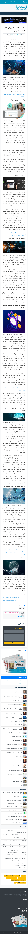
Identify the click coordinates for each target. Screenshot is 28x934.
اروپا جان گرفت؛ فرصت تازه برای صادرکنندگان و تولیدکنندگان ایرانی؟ (14, 844)
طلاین (15, 882)
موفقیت (4, 408)
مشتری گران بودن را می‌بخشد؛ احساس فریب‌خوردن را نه (16, 830)
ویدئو (23, 903)
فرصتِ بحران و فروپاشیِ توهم (20, 865)
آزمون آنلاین (23, 875)
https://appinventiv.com (9, 601)
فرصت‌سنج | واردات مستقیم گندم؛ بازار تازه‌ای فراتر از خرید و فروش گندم (14, 855)
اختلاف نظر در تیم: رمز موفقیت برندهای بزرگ (18, 850)
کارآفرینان (23, 138)
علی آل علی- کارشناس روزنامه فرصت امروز (18, 35)
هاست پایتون (23, 880)
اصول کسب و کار (22, 608)
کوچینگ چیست (17, 875)
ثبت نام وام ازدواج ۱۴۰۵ (21, 882)
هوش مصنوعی (22, 40)
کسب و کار (22, 398)
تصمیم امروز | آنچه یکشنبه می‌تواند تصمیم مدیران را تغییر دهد (15, 858)
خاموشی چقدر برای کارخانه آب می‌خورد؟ (19, 860)
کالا (7, 683)
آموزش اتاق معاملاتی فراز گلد (8, 875)
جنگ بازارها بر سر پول (22, 863)
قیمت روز (22, 901)
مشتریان (16, 258)
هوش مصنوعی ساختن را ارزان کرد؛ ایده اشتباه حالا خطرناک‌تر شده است (14, 837)
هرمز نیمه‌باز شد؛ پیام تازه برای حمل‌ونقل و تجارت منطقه (16, 852)
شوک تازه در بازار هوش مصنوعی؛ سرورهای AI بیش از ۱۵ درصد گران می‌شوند (14, 847)
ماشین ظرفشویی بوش (21, 878)
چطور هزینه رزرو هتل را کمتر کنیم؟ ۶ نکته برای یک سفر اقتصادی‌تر (14, 834)
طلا (7, 680)
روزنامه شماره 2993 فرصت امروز (20, 868)
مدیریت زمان (8, 363)
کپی (22, 614)
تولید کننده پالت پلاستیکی (15, 880)
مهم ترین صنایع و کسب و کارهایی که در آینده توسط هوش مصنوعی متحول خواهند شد (14, 552)
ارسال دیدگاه (14, 643)
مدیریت (19, 165)
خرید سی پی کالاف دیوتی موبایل (11, 878)
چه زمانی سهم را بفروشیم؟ (21, 832)
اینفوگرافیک (22, 904)
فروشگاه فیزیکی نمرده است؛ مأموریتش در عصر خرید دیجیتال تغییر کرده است (14, 841)
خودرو (20, 683)
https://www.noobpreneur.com (11, 597)
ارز (20, 680)
